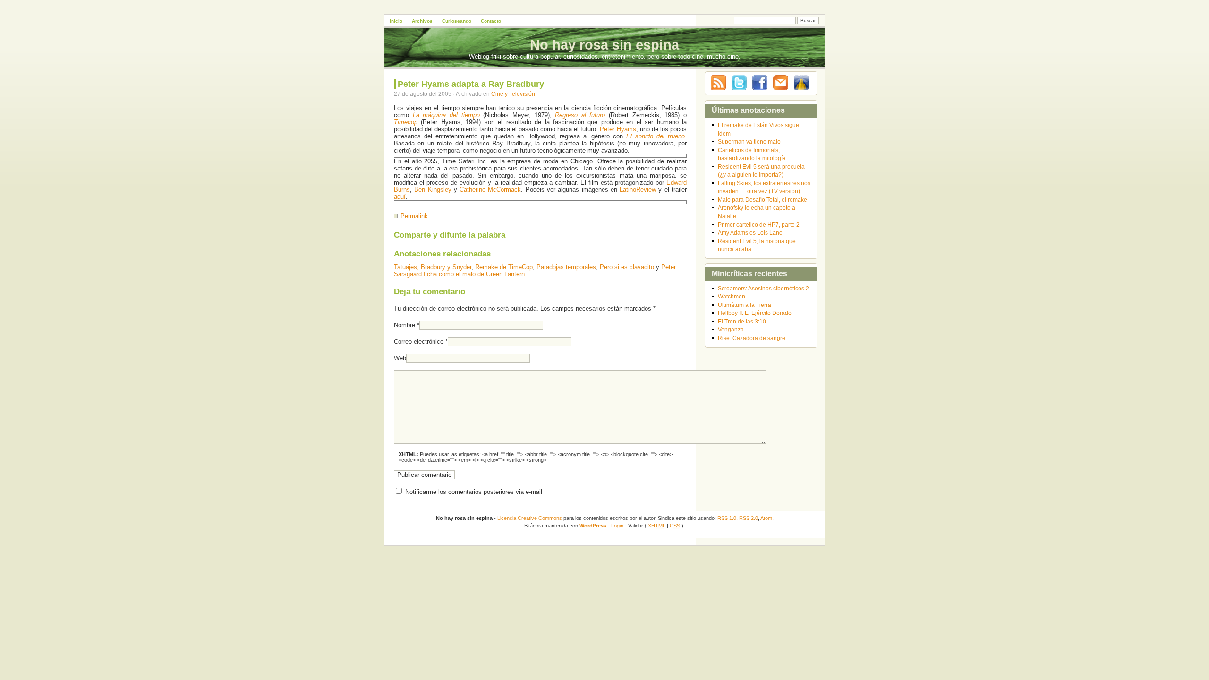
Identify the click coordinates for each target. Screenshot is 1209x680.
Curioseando (456, 21)
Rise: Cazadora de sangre (751, 338)
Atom (766, 518)
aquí (400, 196)
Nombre (404, 325)
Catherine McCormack (490, 189)
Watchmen (731, 296)
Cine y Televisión (513, 94)
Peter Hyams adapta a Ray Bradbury (471, 84)
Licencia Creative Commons (529, 518)
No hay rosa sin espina (604, 44)
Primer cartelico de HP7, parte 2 (759, 224)
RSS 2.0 (748, 518)
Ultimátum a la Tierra (744, 305)
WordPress (592, 525)
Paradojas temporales (566, 267)
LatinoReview (638, 189)
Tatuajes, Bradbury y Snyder (432, 267)
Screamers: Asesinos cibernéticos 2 (763, 288)
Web (400, 358)
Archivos (422, 21)
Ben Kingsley (432, 189)
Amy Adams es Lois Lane (750, 233)
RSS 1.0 (726, 518)
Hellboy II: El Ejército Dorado (755, 313)
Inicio (396, 21)
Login (617, 525)
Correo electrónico (418, 341)
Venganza (731, 329)
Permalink (414, 216)
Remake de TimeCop (504, 267)
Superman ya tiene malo (749, 141)
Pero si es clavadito (627, 267)
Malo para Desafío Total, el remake (762, 199)
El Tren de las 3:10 (742, 321)
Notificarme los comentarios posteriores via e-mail (473, 491)
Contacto (491, 21)
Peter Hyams (618, 129)
